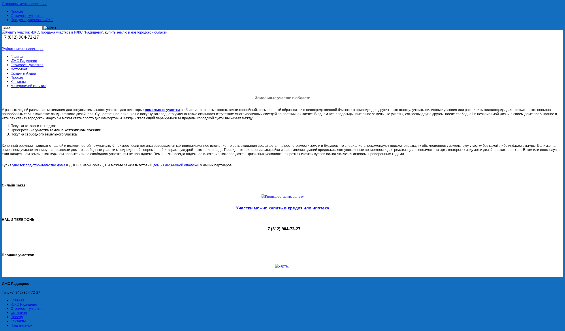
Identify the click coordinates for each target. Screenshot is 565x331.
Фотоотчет (19, 69)
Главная (17, 57)
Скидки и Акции (23, 73)
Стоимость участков (27, 16)
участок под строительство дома (38, 165)
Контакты (18, 82)
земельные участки (162, 110)
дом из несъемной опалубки (176, 165)
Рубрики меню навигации (22, 49)
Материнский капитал (28, 86)
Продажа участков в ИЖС (32, 20)
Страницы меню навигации (24, 4)
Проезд (17, 11)
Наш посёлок (21, 325)
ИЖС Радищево (24, 61)
